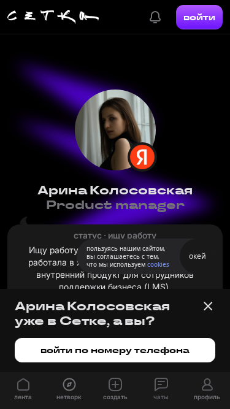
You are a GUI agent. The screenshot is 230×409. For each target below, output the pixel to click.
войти (199, 17)
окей (197, 256)
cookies (158, 264)
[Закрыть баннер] (208, 306)
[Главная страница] (53, 17)
